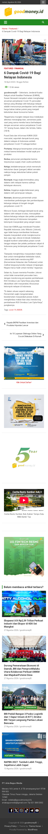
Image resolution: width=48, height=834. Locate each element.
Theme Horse (35, 826)
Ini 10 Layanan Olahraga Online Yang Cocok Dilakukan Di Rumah (25, 335)
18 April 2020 (9, 82)
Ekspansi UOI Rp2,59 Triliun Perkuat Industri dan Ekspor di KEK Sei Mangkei (23, 623)
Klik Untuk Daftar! (24, 382)
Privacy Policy (11, 826)
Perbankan (21, 659)
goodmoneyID (26, 630)
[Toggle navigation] (5, 22)
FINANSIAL (19, 68)
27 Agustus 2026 (11, 630)
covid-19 (12, 310)
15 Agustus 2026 (11, 769)
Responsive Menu (43, 2)
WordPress (32, 829)
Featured (8, 68)
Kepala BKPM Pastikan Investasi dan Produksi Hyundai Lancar (22, 324)
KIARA (19, 310)
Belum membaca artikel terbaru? (23, 587)
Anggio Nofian (23, 82)
